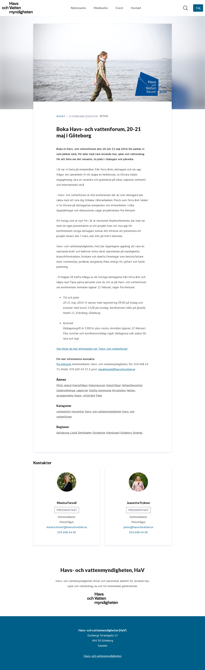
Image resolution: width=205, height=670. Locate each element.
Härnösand (112, 432)
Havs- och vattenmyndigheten (103, 411)
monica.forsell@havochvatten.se (66, 527)
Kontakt (136, 8)
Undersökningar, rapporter (72, 390)
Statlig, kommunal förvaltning (107, 390)
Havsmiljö (77, 411)
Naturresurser (97, 385)
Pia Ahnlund (63, 364)
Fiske (99, 395)
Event (119, 8)
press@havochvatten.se (138, 527)
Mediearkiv (101, 8)
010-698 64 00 (66, 532)
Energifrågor (80, 385)
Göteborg (126, 432)
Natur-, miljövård (84, 395)
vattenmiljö (63, 411)
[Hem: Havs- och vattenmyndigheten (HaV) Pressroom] (17, 8)
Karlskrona (62, 432)
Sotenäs (137, 432)
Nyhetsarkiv (78, 8)
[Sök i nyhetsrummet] (185, 8)
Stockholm (98, 432)
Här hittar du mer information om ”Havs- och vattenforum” (92, 349)
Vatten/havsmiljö (132, 385)
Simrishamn (85, 432)
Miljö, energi (64, 385)
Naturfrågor (113, 385)
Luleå (73, 432)
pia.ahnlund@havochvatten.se (116, 369)
